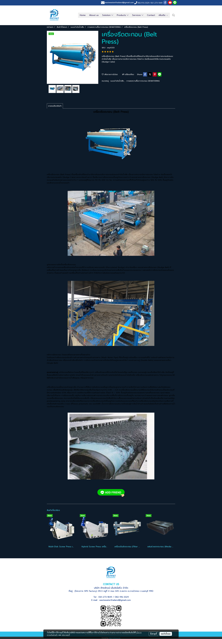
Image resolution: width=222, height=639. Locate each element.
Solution (106, 15)
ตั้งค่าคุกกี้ (153, 634)
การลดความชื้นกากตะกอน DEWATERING (143, 81)
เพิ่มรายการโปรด (111, 74)
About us (94, 15)
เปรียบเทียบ (129, 74)
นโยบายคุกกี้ (66, 635)
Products (122, 15)
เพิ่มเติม (162, 15)
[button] (173, 15)
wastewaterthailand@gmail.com (119, 2)
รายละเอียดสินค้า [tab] (55, 106)
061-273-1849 (105, 597)
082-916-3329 (122, 597)
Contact (151, 15)
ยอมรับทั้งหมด (166, 634)
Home (83, 15)
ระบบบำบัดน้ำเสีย (117, 81)
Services (137, 15)
